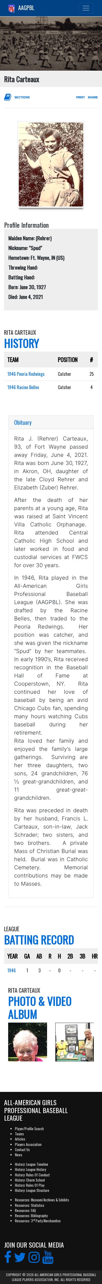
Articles (20, 1139)
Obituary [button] (23, 422)
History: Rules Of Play (29, 1185)
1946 (11, 970)
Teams (19, 1133)
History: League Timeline (31, 1164)
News (18, 1154)
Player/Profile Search (29, 1128)
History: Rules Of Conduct (32, 1174)
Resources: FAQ (25, 1210)
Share (93, 97)
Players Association (28, 1144)
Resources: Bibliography (31, 1215)
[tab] (51, 422)
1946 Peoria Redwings (26, 374)
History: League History (30, 1169)
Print (80, 97)
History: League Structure (32, 1190)
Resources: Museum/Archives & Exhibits (42, 1199)
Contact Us (22, 1149)
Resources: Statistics (29, 1205)
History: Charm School (30, 1180)
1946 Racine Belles (23, 387)
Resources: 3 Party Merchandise (38, 1220)
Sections (22, 97)
